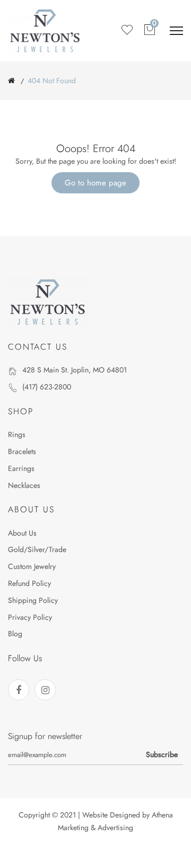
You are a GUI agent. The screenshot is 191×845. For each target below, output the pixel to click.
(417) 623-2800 (46, 386)
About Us (22, 533)
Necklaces (24, 485)
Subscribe (162, 754)
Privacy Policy (30, 617)
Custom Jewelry (32, 566)
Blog (15, 633)
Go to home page (95, 183)
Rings (16, 434)
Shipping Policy (33, 600)
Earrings (21, 468)
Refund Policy (29, 583)
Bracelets (22, 451)
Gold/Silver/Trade (37, 549)
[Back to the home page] (11, 80)
